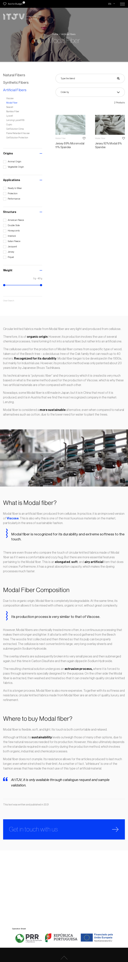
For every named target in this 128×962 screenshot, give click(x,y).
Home (55, 34)
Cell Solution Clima (15, 129)
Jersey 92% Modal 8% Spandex (108, 145)
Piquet (11, 257)
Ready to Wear (15, 188)
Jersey (11, 252)
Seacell (9, 107)
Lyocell (9, 116)
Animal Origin (14, 161)
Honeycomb (14, 230)
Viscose (9, 98)
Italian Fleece (14, 241)
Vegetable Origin (16, 167)
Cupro (9, 125)
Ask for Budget (15, 3)
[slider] (4, 285)
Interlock (12, 236)
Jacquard (12, 246)
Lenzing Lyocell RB (15, 120)
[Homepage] (20, 17)
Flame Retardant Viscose (18, 133)
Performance (14, 199)
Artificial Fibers (68, 34)
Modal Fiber (11, 103)
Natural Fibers (14, 75)
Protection (12, 193)
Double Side (14, 225)
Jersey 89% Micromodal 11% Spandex (69, 145)
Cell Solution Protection (17, 138)
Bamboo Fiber (12, 112)
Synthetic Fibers (16, 82)
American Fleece (16, 220)
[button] (22, 153)
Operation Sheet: (19, 929)
